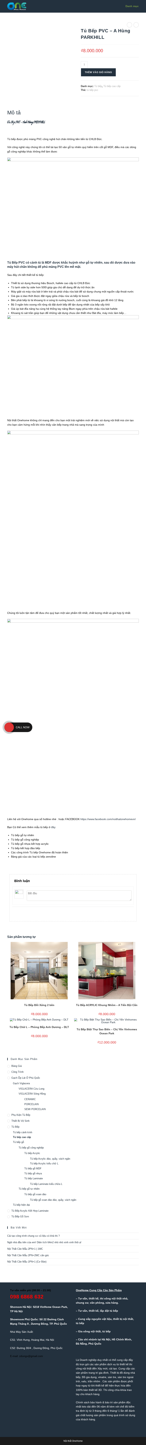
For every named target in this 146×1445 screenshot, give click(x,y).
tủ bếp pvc (92, 90)
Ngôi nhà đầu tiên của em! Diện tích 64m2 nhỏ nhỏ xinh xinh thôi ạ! (44, 1242)
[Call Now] (9, 727)
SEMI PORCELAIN (35, 1109)
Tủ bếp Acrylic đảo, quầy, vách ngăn (50, 1158)
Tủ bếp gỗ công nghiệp (31, 1147)
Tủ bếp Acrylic (32, 1153)
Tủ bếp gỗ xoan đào (35, 1194)
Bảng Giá (16, 1066)
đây (53, 827)
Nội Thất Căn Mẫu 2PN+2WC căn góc (28, 1255)
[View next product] (136, 25)
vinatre (102, 1377)
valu (83, 1381)
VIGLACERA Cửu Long (31, 1088)
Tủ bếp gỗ (18, 1142)
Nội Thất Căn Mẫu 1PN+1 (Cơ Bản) (26, 1261)
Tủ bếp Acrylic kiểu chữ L (44, 1163)
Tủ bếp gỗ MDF (32, 1168)
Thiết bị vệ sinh (20, 1120)
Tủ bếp (98, 86)
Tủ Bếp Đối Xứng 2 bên (39, 1005)
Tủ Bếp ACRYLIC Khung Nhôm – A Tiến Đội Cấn (106, 1005)
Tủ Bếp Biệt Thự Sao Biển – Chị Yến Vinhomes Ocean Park (107, 1031)
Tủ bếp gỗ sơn (20, 1216)
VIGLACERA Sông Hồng (32, 1093)
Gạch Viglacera (21, 1083)
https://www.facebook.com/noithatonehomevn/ (108, 819)
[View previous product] (129, 25)
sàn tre (112, 1377)
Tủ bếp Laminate (33, 1178)
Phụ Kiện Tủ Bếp (20, 1114)
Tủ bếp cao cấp (112, 86)
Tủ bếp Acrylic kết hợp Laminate (29, 1210)
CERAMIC (30, 1099)
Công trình (17, 1071)
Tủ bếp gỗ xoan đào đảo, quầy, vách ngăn (53, 1199)
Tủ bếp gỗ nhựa (33, 1173)
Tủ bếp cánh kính (22, 1132)
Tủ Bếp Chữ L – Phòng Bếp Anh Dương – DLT (39, 1027)
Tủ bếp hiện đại (21, 1204)
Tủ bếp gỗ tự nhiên (29, 1188)
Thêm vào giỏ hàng (98, 72)
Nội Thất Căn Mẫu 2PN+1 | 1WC (25, 1248)
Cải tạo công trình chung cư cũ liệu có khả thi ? (33, 1235)
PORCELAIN (31, 1104)
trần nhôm (94, 1381)
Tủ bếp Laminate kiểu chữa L (46, 1184)
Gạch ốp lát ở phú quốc (25, 1077)
